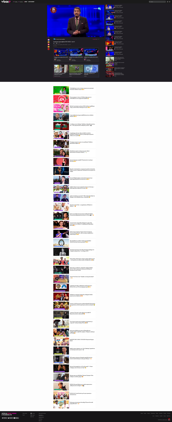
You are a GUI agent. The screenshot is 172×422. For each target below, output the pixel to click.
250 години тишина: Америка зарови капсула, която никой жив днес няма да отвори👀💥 (81, 358)
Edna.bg (157, 413)
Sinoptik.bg (160, 413)
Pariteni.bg (168, 413)
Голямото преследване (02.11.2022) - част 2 (118, 26)
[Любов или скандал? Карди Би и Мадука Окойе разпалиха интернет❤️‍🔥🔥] (61, 297)
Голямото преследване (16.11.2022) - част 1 (118, 47)
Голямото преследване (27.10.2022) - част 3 (118, 11)
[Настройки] (103, 6)
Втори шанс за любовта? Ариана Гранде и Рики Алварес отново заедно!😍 (81, 376)
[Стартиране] (48, 36)
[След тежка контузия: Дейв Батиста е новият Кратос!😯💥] (61, 117)
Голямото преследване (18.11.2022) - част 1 (118, 52)
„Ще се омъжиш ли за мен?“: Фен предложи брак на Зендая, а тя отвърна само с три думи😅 (82, 196)
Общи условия (25, 413)
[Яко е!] (48, 40)
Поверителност (41, 417)
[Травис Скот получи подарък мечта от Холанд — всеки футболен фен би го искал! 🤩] (61, 189)
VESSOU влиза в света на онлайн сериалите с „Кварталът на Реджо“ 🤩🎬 (81, 385)
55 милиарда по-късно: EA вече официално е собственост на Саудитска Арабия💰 (80, 97)
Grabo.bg (164, 413)
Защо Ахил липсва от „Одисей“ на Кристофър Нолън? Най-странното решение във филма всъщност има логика (81, 269)
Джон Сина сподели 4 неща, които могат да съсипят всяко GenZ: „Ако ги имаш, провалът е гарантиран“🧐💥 (81, 233)
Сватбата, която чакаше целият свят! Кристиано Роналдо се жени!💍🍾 (79, 151)
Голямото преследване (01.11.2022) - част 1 (118, 21)
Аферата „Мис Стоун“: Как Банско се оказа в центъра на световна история (119, 58)
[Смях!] (48, 42)
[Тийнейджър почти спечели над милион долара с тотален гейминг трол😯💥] (61, 90)
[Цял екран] (103, 36)
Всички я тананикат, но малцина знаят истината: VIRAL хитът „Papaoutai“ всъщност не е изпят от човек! (82, 170)
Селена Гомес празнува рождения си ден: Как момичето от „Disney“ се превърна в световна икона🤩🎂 (81, 224)
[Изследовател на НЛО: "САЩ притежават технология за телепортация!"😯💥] (61, 243)
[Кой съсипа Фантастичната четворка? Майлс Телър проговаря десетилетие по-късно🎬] (61, 216)
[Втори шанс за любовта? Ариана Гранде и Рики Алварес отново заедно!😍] (61, 377)
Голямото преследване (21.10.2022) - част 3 (118, 6)
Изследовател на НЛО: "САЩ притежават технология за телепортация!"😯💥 (80, 241)
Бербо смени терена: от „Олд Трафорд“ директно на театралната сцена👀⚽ (82, 349)
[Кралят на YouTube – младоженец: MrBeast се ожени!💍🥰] (61, 207)
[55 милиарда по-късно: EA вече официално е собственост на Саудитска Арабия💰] (61, 99)
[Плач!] (48, 47)
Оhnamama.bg (153, 413)
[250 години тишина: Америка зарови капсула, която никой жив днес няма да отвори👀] (61, 359)
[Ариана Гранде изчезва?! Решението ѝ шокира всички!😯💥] (61, 162)
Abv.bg (142, 413)
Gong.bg (148, 413)
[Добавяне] (103, 8)
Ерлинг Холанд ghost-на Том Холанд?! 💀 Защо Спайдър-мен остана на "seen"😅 (81, 367)
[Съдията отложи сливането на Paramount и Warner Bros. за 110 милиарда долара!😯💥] (61, 288)
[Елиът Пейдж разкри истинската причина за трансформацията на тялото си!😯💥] (61, 180)
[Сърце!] (48, 44)
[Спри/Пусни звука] (50, 36)
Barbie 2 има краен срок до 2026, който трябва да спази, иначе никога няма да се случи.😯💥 (82, 106)
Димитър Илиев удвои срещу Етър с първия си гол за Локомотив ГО (76, 74)
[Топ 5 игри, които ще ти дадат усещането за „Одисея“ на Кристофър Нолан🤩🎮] (61, 324)
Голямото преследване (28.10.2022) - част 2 (118, 16)
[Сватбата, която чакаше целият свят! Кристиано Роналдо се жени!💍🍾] (61, 153)
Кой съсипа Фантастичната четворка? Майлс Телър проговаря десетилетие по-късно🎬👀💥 (82, 214)
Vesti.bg (145, 413)
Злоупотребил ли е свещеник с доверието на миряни (60, 74)
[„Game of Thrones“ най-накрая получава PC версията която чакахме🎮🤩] (61, 315)
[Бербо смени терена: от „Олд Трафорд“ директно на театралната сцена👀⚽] (61, 350)
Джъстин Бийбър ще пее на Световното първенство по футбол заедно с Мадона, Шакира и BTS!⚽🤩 (82, 332)
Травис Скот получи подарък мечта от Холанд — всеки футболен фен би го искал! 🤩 (82, 187)
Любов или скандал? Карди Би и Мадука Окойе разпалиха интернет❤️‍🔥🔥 (81, 295)
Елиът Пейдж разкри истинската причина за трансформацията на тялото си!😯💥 (81, 178)
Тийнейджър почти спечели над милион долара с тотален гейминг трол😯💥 (82, 89)
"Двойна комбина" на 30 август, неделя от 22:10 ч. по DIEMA (119, 68)
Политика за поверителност (41, 415)
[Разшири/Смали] (100, 36)
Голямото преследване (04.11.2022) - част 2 (118, 32)
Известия (40, 420)
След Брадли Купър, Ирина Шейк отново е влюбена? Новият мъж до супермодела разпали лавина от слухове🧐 (81, 134)
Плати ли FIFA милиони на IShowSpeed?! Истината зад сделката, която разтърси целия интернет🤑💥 (82, 305)
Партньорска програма (42, 413)
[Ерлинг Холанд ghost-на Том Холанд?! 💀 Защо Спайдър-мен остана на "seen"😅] (61, 368)
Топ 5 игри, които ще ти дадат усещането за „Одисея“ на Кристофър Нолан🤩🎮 (81, 322)
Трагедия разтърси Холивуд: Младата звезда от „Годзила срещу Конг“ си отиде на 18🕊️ (82, 250)
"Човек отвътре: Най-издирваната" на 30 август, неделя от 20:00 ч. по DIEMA (119, 74)
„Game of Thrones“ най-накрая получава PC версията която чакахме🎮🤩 (80, 313)
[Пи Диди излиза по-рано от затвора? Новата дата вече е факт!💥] (61, 144)
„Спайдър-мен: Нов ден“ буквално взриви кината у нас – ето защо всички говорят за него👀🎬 (82, 124)
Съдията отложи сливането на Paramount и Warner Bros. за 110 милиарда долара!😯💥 (81, 286)
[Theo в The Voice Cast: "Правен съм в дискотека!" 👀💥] (61, 279)
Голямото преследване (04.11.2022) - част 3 (118, 37)
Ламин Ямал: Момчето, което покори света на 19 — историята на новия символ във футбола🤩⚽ (82, 259)
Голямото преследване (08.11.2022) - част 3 (118, 42)
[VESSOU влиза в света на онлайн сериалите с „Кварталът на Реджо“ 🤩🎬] (61, 386)
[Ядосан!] (48, 49)
